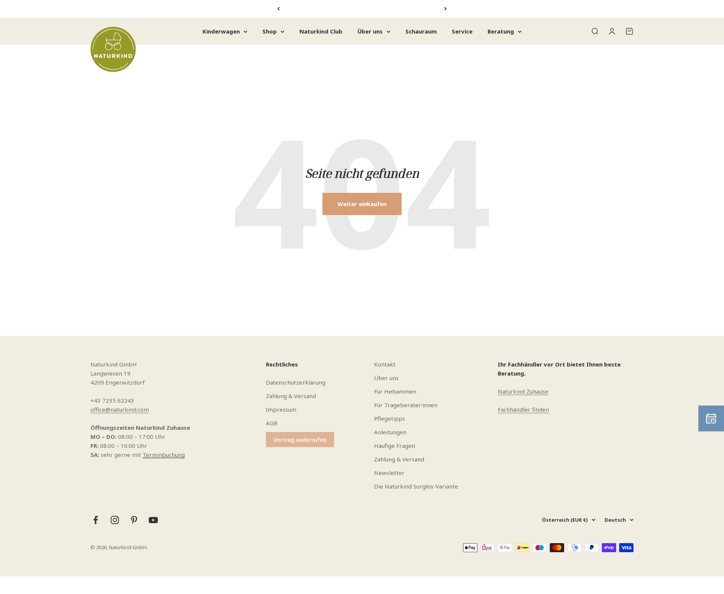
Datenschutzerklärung (295, 382)
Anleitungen (390, 432)
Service (462, 31)
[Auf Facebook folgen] (95, 520)
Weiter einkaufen (362, 204)
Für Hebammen (395, 391)
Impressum (281, 409)
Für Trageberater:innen (405, 405)
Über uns (370, 31)
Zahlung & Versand (291, 396)
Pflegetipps (389, 418)
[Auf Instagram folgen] (115, 520)
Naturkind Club (320, 31)
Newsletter (389, 472)
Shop (269, 31)
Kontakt (385, 364)
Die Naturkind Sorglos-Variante (416, 486)
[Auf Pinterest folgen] (134, 520)
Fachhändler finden (523, 409)
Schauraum (421, 31)
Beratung (501, 31)
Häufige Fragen (394, 445)
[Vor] (445, 8)
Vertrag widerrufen (300, 439)
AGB (272, 423)
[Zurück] (278, 8)
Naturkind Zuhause (523, 391)
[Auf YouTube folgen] (153, 520)
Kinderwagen (221, 31)
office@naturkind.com (119, 409)
